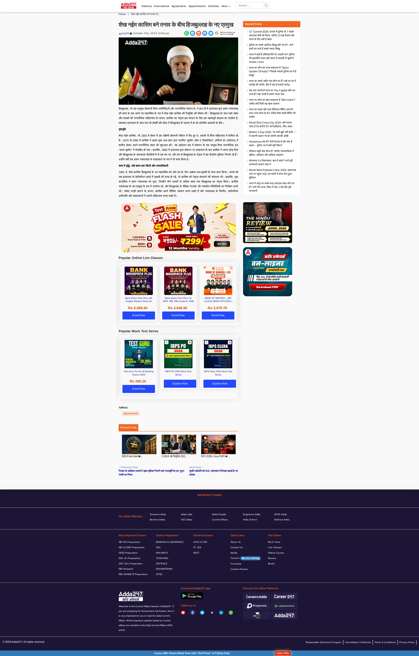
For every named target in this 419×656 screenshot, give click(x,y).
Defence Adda (282, 519)
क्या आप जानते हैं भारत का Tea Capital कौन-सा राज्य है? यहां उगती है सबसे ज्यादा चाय (272, 92)
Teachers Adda (158, 514)
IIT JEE (197, 547)
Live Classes (275, 547)
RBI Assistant (126, 568)
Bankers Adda (157, 519)
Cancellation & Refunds (358, 642)
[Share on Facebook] (204, 33)
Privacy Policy (407, 642)
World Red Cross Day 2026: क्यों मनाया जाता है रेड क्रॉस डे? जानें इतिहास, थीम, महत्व (270, 124)
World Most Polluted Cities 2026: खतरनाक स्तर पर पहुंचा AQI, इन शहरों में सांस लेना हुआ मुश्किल (272, 174)
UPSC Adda (280, 514)
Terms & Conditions (385, 642)
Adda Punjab (219, 514)
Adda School (250, 519)
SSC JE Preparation (130, 558)
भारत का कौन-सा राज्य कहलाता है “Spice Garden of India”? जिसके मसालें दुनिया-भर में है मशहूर (272, 71)
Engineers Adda (251, 514)
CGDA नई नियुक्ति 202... (174, 456)
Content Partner (239, 569)
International (161, 6)
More (224, 6)
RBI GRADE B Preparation (133, 574)
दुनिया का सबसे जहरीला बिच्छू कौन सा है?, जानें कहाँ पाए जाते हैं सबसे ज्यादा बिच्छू (271, 47)
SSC (158, 547)
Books (271, 563)
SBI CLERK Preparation (132, 547)
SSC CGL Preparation (131, 563)
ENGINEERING (164, 568)
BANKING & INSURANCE (169, 542)
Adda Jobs (186, 514)
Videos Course (276, 552)
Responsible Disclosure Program (324, 642)
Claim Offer (282, 653)
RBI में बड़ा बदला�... (132, 456)
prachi (125, 33)
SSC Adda (186, 519)
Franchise (236, 563)
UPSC (159, 574)
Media (234, 552)
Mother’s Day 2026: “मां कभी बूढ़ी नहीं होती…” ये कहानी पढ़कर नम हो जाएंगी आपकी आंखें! (272, 134)
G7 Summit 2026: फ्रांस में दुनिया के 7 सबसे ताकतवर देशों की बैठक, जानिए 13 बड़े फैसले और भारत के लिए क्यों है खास (271, 35)
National (147, 6)
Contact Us (237, 547)
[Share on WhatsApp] (186, 33)
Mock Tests (274, 542)
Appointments (197, 6)
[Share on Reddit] (198, 33)
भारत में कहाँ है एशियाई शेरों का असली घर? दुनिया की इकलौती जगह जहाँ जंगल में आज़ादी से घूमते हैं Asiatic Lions (272, 58)
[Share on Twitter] (210, 33)
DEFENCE (161, 563)
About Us (236, 542)
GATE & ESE (200, 542)
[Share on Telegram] (192, 33)
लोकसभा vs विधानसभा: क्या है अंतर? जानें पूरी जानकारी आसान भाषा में (271, 162)
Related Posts (128, 427)
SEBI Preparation (128, 552)
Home (122, 14)
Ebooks (272, 558)
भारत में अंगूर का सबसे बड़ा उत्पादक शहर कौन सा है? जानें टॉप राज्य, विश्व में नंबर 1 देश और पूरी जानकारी (271, 187)
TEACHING (162, 558)
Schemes (213, 6)
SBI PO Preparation (129, 542)
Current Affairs (220, 519)
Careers (245, 558)
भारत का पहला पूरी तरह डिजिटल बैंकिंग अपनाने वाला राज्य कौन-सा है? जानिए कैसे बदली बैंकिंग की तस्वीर (272, 113)
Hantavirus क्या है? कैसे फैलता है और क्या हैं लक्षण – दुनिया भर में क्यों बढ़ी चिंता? (270, 143)
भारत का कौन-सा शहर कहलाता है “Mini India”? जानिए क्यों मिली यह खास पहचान (272, 101)
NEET (196, 552)
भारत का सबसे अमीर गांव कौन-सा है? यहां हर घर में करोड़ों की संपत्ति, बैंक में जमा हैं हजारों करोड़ (272, 83)
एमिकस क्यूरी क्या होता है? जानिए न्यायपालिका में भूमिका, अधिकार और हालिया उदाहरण (271, 153)
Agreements (179, 6)
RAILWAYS (162, 552)
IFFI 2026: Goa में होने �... (215, 456)
